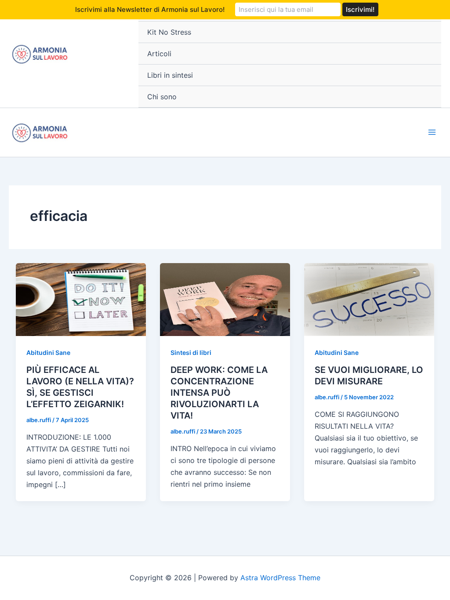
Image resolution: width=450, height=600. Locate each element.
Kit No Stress (169, 32)
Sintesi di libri (191, 352)
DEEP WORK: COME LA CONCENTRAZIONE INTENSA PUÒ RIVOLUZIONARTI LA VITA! (219, 393)
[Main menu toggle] (432, 132)
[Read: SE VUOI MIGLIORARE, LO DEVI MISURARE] (369, 298)
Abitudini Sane (48, 352)
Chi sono (162, 96)
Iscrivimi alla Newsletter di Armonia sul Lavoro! (150, 9)
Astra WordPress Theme (280, 577)
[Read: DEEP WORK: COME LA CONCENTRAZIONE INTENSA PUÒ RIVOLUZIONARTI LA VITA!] (225, 298)
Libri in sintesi (170, 75)
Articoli (159, 53)
